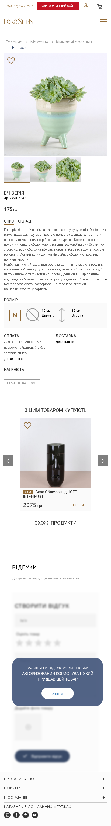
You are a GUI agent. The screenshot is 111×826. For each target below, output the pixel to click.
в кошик (79, 505)
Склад (25, 221)
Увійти (57, 693)
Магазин (39, 42)
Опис (9, 221)
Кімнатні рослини (74, 42)
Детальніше (13, 359)
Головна (14, 42)
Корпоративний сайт (58, 6)
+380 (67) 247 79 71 (19, 6)
